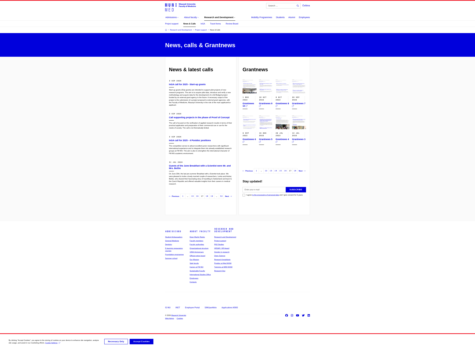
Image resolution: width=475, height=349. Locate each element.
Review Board (232, 24)
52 (221, 196)
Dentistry (168, 244)
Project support (171, 24)
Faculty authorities (197, 244)
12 (266, 171)
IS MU (168, 308)
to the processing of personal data (265, 195)
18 (207, 196)
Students (280, 17)
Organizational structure (199, 248)
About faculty (200, 231)
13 (271, 171)
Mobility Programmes (261, 17)
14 (275, 171)
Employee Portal (192, 308)
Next (227, 196)
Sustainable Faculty (197, 271)
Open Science (219, 256)
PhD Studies (219, 244)
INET (178, 308)
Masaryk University (178, 315)
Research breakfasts (222, 260)
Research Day (219, 271)
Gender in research (221, 252)
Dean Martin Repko (197, 237)
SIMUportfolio (211, 308)
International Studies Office (200, 275)
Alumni (291, 17)
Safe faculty (194, 263)
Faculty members (196, 241)
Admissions (173, 231)
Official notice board (197, 256)
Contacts (193, 282)
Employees (304, 17)
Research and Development (224, 230)
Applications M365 (230, 308)
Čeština (306, 5)
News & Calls (189, 24)
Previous (175, 196)
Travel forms (215, 24)
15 (192, 196)
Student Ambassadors (173, 237)
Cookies (180, 318)
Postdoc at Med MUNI (222, 263)
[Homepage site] (180, 7)
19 (212, 196)
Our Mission (194, 260)
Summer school (171, 258)
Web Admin (169, 318)
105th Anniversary (197, 252)
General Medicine (172, 241)
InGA (203, 24)
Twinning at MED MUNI (223, 267)
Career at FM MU (196, 267)
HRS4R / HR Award (221, 248)
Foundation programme (174, 254)
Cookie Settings (51, 343)
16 (197, 196)
